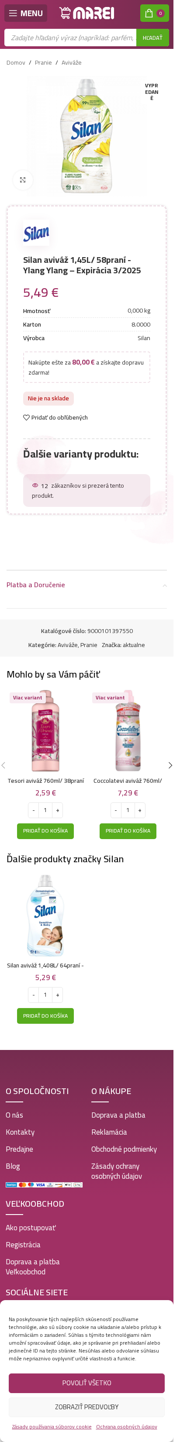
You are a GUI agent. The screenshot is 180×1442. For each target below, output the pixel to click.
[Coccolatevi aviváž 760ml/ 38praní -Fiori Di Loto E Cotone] (128, 730)
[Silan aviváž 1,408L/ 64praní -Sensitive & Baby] (46, 915)
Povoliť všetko (86, 1383)
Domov (16, 62)
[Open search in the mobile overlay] (86, 37)
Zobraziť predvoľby (86, 1407)
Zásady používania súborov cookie (52, 1426)
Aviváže (72, 62)
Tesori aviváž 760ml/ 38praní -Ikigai (45, 785)
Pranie (43, 62)
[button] (45, 831)
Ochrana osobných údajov (126, 1426)
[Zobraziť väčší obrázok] (23, 180)
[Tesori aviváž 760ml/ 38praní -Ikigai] (46, 730)
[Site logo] (87, 12)
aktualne (134, 644)
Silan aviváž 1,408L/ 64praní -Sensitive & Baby (45, 970)
